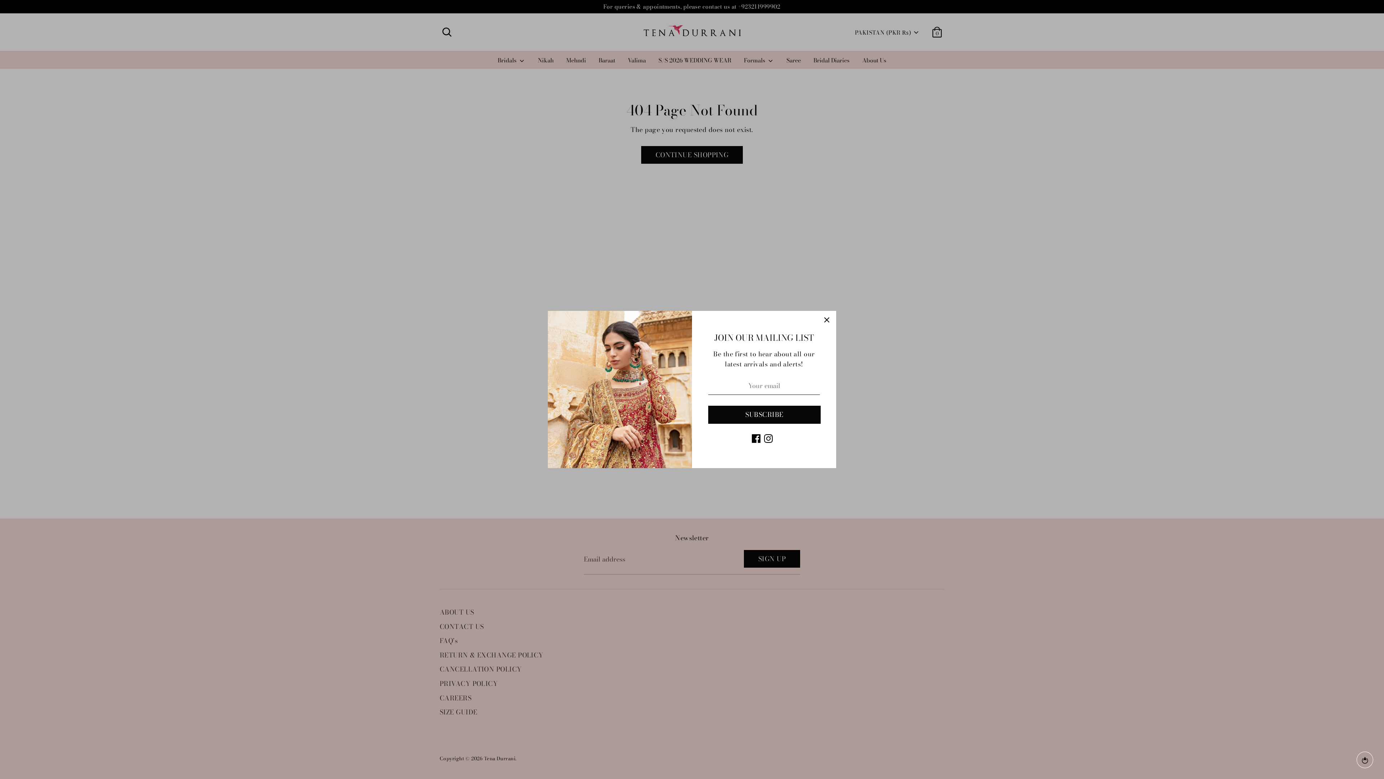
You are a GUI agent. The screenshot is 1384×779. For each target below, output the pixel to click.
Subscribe (764, 414)
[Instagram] (768, 438)
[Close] (827, 320)
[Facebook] (756, 438)
